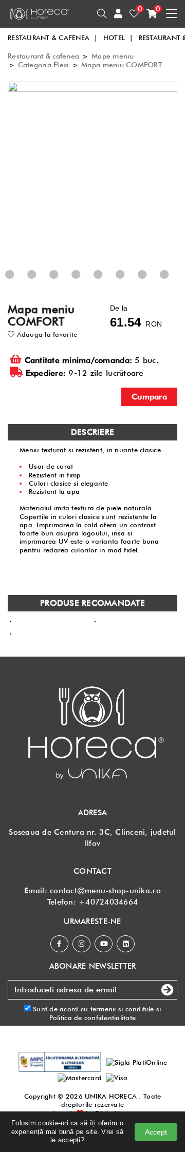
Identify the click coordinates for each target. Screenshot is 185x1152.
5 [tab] (65, 283)
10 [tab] (177, 283)
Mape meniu (112, 56)
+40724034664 (108, 902)
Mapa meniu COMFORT (121, 65)
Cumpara (149, 396)
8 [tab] (131, 283)
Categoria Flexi (43, 65)
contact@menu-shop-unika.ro (105, 890)
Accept (156, 1132)
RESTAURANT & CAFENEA (53, 37)
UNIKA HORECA (111, 1096)
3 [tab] (20, 283)
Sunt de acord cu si (96, 1013)
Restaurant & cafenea (43, 56)
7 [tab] (109, 283)
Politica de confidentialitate (92, 1017)
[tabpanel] (95, 183)
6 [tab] (87, 283)
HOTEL (118, 37)
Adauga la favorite (45, 334)
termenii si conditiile (122, 1009)
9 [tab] (153, 283)
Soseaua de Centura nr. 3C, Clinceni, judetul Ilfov (92, 838)
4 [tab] (43, 283)
